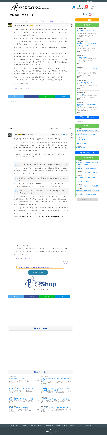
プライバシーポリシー (35, 425)
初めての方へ (14, 425)
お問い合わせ (87, 425)
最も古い (51, 128)
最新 (57, 128)
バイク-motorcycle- (35, 21)
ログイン (74, 8)
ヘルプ (79, 425)
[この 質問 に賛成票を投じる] (71, 24)
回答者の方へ (59, 425)
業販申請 (86, 8)
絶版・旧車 (61, 21)
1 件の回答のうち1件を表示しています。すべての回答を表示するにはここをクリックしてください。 (40, 267)
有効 (70, 128)
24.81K (19, 134)
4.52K (32, 25)
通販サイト (92, 8)
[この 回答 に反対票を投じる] (71, 138)
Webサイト (65, 134)
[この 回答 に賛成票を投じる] (71, 134)
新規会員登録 (80, 8)
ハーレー (56, 21)
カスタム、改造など (48, 21)
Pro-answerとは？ (46, 8)
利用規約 (24, 425)
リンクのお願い (48, 425)
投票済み (64, 128)
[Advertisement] (40, 114)
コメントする (66, 261)
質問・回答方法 (70, 425)
